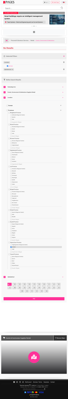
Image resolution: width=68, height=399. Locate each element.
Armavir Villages (16, 148)
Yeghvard (14, 198)
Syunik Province (14, 221)
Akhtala (14, 173)
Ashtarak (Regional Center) (18, 115)
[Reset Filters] (63, 56)
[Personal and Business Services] (7, 40)
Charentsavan (15, 205)
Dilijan (13, 263)
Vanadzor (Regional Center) (18, 168)
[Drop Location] (63, 62)
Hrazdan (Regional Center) (18, 191)
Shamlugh (14, 177)
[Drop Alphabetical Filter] (63, 69)
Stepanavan (15, 182)
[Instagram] (17, 382)
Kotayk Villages (15, 207)
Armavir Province (14, 138)
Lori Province (13, 166)
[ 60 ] (40, 387)
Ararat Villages (15, 136)
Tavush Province (14, 254)
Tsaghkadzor (15, 200)
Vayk (13, 249)
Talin (13, 119)
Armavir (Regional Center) (18, 140)
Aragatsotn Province (15, 112)
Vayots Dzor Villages (17, 252)
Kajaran (14, 237)
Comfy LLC (34, 385)
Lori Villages (15, 187)
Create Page (56, 2)
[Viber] (20, 382)
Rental (32, 40)
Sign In (47, 2)
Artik (13, 214)
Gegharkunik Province (15, 150)
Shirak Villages (15, 219)
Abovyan (14, 193)
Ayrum (13, 258)
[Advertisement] (34, 316)
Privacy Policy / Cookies (42, 385)
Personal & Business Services (20, 40)
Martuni (14, 157)
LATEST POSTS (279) (11, 13)
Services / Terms (37, 382)
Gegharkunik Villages (17, 164)
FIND (34, 298)
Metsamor (14, 143)
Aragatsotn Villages (16, 122)
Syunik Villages (15, 240)
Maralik (13, 216)
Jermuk (11, 66)
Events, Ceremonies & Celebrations (45, 40)
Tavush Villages (15, 268)
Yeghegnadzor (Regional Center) (20, 244)
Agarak (13, 226)
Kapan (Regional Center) (18, 224)
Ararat (13, 129)
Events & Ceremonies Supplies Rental (18, 338)
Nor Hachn (14, 202)
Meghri (13, 232)
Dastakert (14, 230)
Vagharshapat (15, 145)
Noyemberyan (15, 265)
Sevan (13, 159)
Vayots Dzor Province (15, 242)
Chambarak (14, 154)
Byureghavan (15, 196)
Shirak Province (14, 210)
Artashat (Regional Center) (18, 126)
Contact (53, 382)
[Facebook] (14, 382)
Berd (13, 261)
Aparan (13, 117)
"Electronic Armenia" (24, 385)
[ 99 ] (43, 387)
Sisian (13, 235)
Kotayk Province (14, 189)
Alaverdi (14, 171)
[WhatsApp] (23, 382)
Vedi (13, 133)
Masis (13, 131)
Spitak (13, 179)
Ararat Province (14, 124)
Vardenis (14, 161)
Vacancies (46, 382)
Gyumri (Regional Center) (18, 212)
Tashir (13, 184)
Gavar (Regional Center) (17, 152)
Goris (13, 228)
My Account (28, 382)
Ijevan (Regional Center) (17, 256)
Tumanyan (14, 175)
